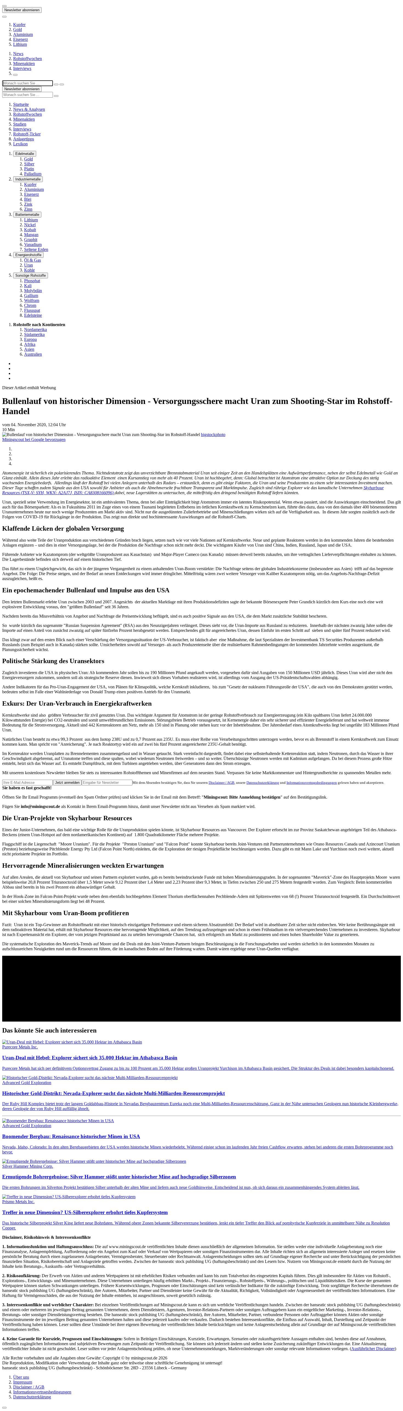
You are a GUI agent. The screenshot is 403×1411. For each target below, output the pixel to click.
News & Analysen (29, 109)
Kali (28, 285)
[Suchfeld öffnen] (15, 75)
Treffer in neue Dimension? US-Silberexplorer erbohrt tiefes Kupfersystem (85, 1212)
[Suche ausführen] (61, 84)
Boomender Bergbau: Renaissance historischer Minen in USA (71, 1136)
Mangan (31, 234)
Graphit (30, 239)
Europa (30, 339)
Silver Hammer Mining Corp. (27, 1166)
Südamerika (34, 334)
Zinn (28, 209)
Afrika (29, 344)
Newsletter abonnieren (21, 10)
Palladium (32, 173)
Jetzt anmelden (67, 783)
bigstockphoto (213, 434)
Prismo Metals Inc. (18, 1201)
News (18, 53)
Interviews (22, 68)
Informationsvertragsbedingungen (311, 783)
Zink (28, 204)
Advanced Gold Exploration (26, 1082)
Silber (29, 164)
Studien (19, 124)
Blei (27, 199)
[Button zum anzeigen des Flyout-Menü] (4, 6)
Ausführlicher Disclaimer (373, 1348)
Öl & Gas (32, 260)
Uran (28, 265)
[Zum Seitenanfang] (4, 1408)
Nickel (30, 224)
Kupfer (19, 24)
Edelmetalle (24, 154)
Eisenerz (20, 39)
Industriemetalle (28, 179)
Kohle (29, 270)
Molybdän (33, 290)
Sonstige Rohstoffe (30, 275)
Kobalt (30, 229)
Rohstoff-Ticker (27, 134)
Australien (33, 354)
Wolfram (31, 300)
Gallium (31, 295)
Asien (29, 349)
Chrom (30, 305)
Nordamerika (35, 329)
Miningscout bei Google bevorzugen (34, 439)
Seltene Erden (36, 249)
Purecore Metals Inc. (20, 1047)
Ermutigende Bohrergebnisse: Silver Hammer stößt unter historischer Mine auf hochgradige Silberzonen (119, 1177)
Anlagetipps (23, 139)
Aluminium (23, 34)
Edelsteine (33, 315)
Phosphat (32, 280)
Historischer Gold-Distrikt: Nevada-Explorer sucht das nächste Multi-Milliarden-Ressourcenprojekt (113, 1093)
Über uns (21, 1377)
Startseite (21, 104)
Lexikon (20, 144)
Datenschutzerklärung (262, 783)
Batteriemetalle (27, 215)
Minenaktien (24, 63)
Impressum (22, 1382)
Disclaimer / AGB (221, 783)
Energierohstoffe (28, 255)
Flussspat (32, 310)
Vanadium (33, 244)
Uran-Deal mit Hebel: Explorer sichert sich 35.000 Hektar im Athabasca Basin (89, 1058)
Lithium (20, 44)
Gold (17, 29)
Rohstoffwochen (27, 58)
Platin (29, 168)
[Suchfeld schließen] (56, 84)
